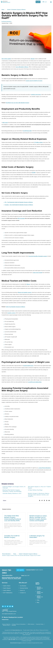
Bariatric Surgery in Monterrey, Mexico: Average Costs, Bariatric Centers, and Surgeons (38, 495)
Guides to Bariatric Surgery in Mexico (16, 9)
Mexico (28, 284)
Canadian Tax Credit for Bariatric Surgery (12, 536)
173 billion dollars (38, 142)
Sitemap (14, 625)
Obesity (32, 58)
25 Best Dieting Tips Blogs (35, 490)
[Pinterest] (10, 606)
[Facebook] (3, 606)
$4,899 (33, 172)
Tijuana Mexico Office (7, 575)
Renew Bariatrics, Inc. (17, 630)
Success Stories (24, 588)
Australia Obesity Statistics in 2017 (12, 493)
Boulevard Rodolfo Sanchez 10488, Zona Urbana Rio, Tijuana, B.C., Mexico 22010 (11, 578)
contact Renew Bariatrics (44, 467)
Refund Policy (6, 625)
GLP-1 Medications (7, 592)
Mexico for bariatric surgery (25, 292)
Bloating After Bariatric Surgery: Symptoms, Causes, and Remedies (12, 490)
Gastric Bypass (7, 588)
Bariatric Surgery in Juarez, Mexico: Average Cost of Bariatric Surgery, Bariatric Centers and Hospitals (38, 518)
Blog (38, 602)
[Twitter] (8, 606)
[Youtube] (12, 606)
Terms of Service (6, 624)
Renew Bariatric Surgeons (16, 642)
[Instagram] (5, 606)
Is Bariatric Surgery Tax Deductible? (37, 536)
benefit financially (27, 130)
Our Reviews (23, 585)
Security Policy (39, 624)
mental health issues (28, 365)
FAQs (38, 600)
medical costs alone (36, 94)
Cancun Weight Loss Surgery (40, 596)
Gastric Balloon (7, 590)
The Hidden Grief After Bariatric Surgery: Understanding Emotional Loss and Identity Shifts (12, 518)
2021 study (5, 122)
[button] (40, 501)
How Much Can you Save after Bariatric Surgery (17, 102)
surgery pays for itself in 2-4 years (34, 80)
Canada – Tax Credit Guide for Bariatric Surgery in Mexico (19, 204)
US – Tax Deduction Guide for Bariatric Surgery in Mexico (19, 202)
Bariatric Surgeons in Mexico (40, 588)
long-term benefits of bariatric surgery (38, 256)
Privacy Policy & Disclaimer (19, 624)
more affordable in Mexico (22, 66)
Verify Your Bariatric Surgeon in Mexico (15, 306)
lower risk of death (37, 272)
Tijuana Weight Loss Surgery (40, 592)
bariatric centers (11, 312)
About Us (22, 590)
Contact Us (23, 592)
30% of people (21, 218)
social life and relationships (34, 382)
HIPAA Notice (31, 624)
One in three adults (6, 58)
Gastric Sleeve (6, 585)
